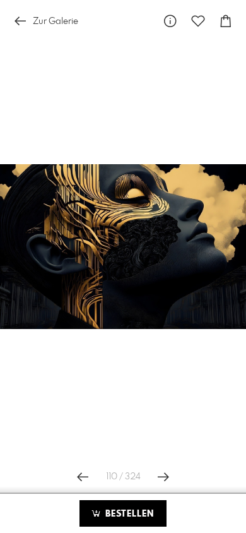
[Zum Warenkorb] (225, 21)
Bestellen (128, 514)
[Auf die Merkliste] (198, 21)
